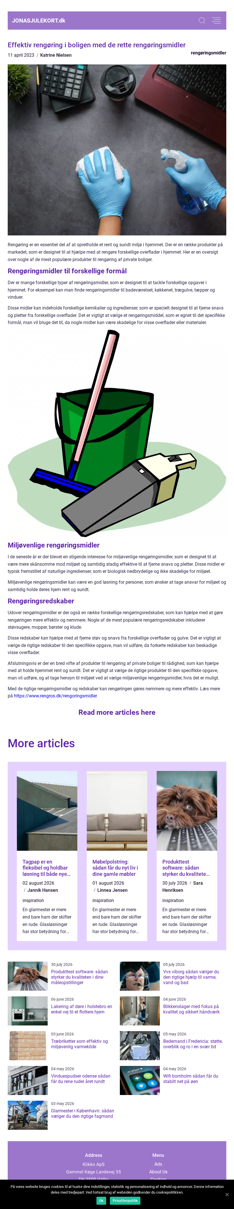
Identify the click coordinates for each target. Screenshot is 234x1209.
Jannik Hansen (42, 890)
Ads (158, 1164)
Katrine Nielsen (56, 55)
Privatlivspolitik (125, 1201)
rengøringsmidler (208, 53)
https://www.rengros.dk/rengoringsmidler (55, 696)
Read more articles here (117, 712)
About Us (158, 1172)
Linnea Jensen (112, 890)
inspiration (33, 900)
